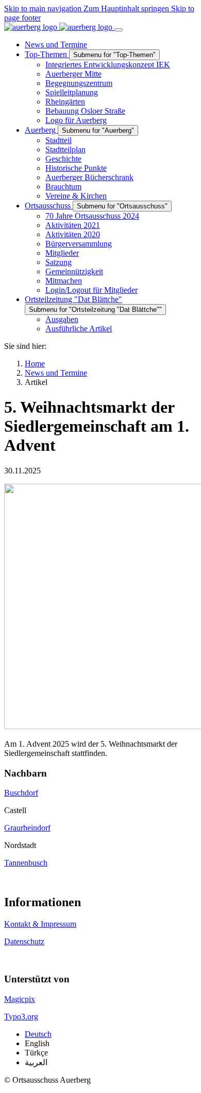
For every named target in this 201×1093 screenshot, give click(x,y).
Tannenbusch (25, 862)
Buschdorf (21, 792)
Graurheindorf (27, 827)
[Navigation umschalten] (118, 29)
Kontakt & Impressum (40, 924)
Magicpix (19, 999)
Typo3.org (21, 1016)
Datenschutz (24, 941)
